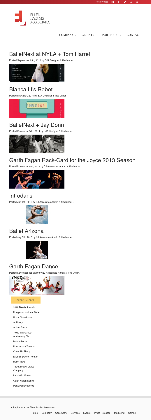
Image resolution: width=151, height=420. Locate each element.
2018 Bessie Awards (24, 307)
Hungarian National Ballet (26, 312)
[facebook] (118, 2)
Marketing (119, 412)
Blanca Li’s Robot (30, 89)
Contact (134, 35)
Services (75, 412)
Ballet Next (19, 361)
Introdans (20, 195)
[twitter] (125, 2)
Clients (88, 35)
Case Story (61, 412)
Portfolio (110, 35)
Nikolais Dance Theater (25, 356)
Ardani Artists (20, 327)
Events (86, 412)
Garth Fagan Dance (33, 266)
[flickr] (137, 2)
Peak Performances (23, 385)
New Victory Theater (24, 346)
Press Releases (102, 412)
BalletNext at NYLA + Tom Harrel (49, 54)
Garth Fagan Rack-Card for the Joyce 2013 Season (72, 160)
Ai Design (18, 322)
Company (66, 35)
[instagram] (112, 2)
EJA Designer (52, 60)
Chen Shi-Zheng (21, 351)
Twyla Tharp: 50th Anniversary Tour (22, 334)
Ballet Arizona (26, 231)
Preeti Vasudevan (22, 317)
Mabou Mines (20, 341)
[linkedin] (131, 2)
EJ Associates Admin (55, 166)
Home (34, 412)
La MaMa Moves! (22, 375)
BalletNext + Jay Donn (36, 124)
